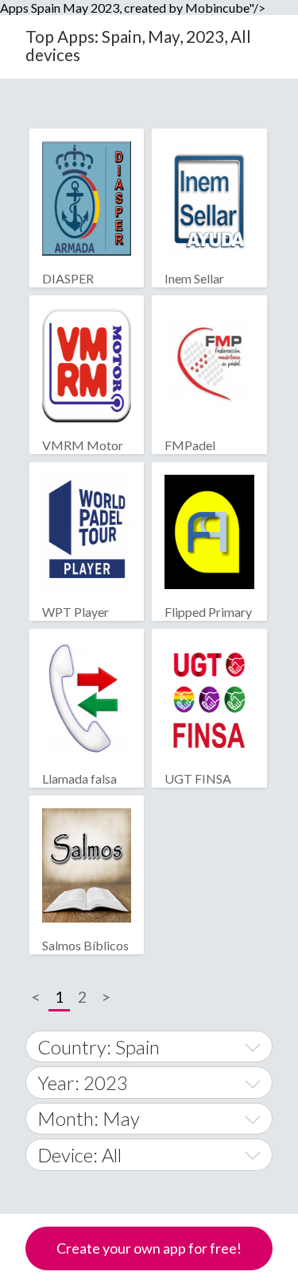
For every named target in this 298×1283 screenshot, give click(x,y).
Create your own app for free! (149, 1248)
